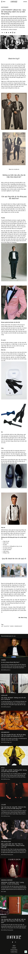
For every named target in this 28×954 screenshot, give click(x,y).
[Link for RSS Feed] (15, 942)
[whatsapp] (13, 33)
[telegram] (15, 33)
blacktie (6, 626)
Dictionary (4, 7)
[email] (2, 33)
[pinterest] (6, 33)
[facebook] (4, 33)
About (14, 945)
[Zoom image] (14, 262)
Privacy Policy (14, 949)
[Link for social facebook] (12, 942)
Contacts (14, 947)
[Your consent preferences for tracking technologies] (25, 952)
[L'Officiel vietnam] (14, 2)
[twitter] (11, 33)
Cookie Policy (14, 951)
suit (2, 626)
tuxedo (12, 626)
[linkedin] (8, 33)
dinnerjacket (18, 626)
